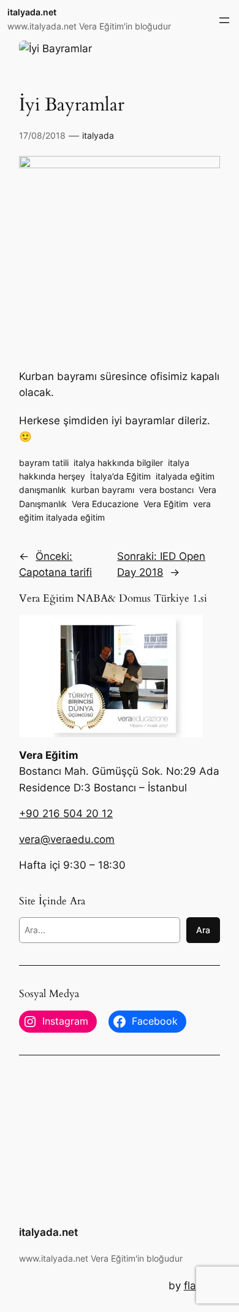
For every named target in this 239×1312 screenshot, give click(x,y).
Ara (203, 930)
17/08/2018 (42, 135)
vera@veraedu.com (67, 839)
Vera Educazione (105, 504)
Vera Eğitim (165, 504)
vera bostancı (166, 489)
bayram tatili (44, 462)
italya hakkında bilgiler (118, 462)
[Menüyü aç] (224, 20)
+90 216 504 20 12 (66, 813)
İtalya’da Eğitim (120, 476)
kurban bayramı (102, 489)
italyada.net (31, 12)
